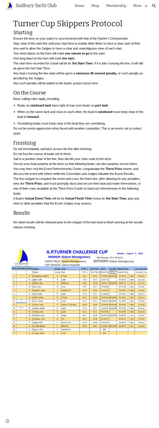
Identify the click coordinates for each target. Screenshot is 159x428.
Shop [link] (95, 6)
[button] (154, 6)
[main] (79, 127)
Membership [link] (116, 6)
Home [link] (79, 6)
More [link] (137, 6)
